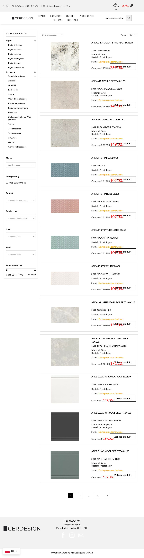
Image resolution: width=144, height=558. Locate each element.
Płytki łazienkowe (16, 67)
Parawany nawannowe (18, 108)
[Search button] (128, 18)
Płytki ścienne (14, 63)
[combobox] (21, 200)
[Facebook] (3, 6)
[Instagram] (7, 6)
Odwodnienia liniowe (17, 99)
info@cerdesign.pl (72, 524)
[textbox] (19, 200)
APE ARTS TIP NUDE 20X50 (105, 193)
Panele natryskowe (16, 103)
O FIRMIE (58, 20)
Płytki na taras (14, 54)
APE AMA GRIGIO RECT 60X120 (107, 119)
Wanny (11, 142)
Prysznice (12, 112)
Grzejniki (12, 85)
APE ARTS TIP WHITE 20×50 (105, 266)
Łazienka (10, 72)
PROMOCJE (56, 16)
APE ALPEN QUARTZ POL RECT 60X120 (112, 42)
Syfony (11, 124)
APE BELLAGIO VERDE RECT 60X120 (110, 451)
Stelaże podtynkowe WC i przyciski (19, 118)
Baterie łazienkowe (16, 76)
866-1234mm (16, 182)
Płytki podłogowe (16, 58)
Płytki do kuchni (15, 45)
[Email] (80, 535)
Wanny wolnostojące (17, 147)
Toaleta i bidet (14, 128)
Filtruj (32, 274)
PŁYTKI (42, 16)
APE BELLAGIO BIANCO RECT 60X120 (111, 376)
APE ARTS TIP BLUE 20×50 (104, 157)
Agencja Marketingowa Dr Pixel (77, 552)
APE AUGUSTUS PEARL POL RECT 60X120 (113, 302)
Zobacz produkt (122, 398)
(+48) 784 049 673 (72, 521)
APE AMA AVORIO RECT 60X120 (108, 81)
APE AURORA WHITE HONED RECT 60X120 (109, 340)
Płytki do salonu (15, 49)
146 (97, 496)
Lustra (11, 94)
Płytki (9, 40)
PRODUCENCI (86, 16)
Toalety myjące (14, 133)
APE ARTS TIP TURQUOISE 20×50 (108, 230)
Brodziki (11, 80)
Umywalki (12, 138)
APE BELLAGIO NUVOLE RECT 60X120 (111, 412)
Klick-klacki (13, 90)
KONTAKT (72, 20)
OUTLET (70, 16)
